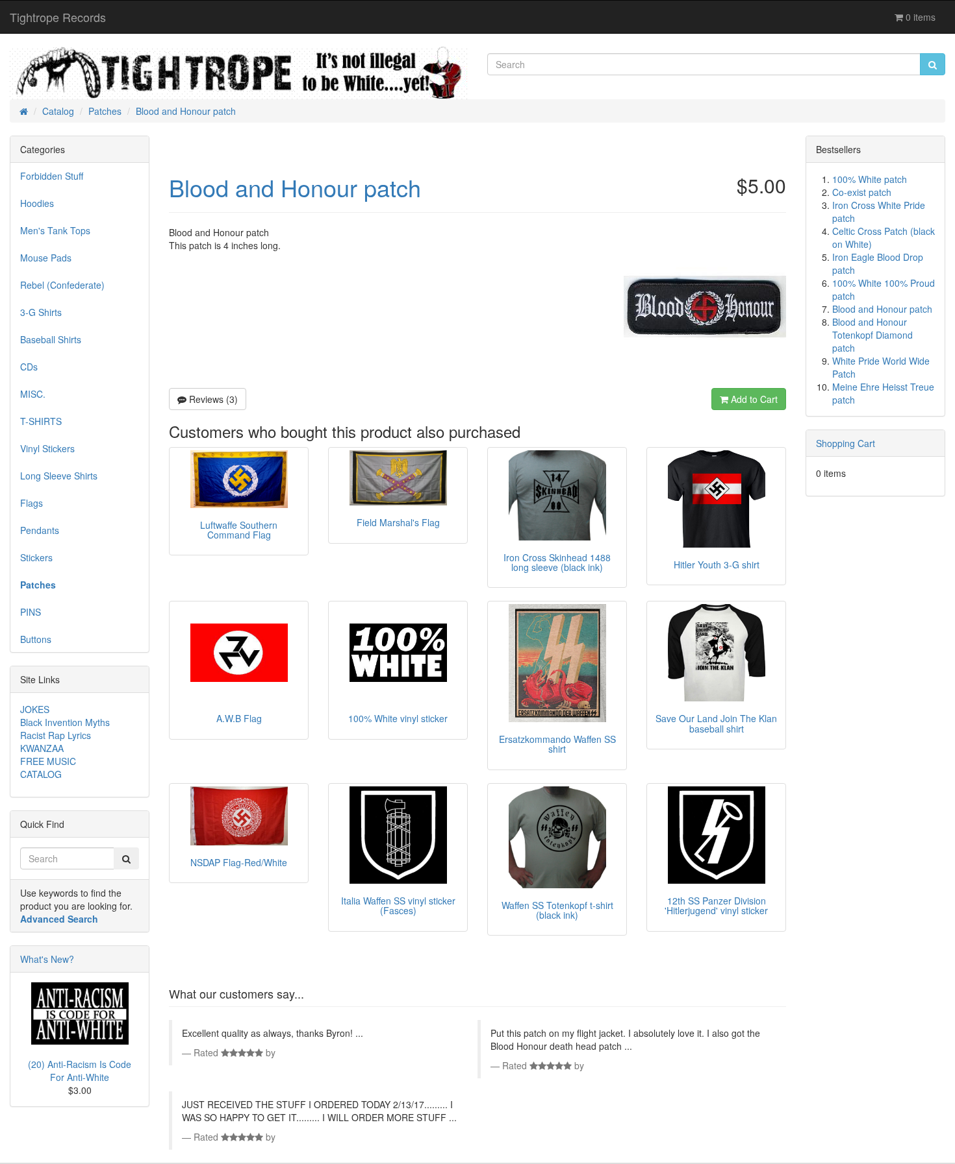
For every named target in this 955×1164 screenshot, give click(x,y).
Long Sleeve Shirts (58, 475)
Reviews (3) (212, 399)
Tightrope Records (58, 16)
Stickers (36, 557)
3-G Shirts (41, 312)
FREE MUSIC (48, 761)
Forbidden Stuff (51, 175)
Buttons (35, 639)
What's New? (47, 958)
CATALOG (41, 774)
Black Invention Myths (65, 722)
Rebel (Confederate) (62, 284)
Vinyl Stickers (47, 448)
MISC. (32, 393)
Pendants (39, 530)
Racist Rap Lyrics (55, 735)
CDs (29, 366)
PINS (30, 611)
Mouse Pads (45, 257)
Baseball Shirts (50, 339)
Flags (31, 502)
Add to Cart (753, 399)
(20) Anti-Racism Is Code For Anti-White (79, 1071)
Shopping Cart (845, 443)
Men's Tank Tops (55, 230)
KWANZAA (42, 748)
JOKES (34, 709)
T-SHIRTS (41, 421)
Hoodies (37, 203)
